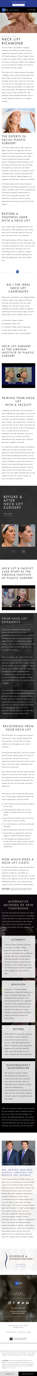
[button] (34, 10)
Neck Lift (14, 36)
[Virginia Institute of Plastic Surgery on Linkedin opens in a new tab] (27, 1302)
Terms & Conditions (11, 1332)
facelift (13, 411)
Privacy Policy (21, 1332)
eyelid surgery (6, 458)
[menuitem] (9, 1302)
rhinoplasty (5, 1228)
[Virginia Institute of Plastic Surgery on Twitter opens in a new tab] (18, 1302)
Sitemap (29, 1332)
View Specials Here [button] (18, 5)
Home (3, 36)
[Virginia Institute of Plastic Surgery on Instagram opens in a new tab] (9, 1302)
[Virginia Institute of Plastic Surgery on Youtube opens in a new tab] (23, 1302)
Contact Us (21, 1265)
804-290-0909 (12, 1368)
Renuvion (7, 989)
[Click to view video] (18, 375)
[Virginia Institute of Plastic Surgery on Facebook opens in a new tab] (14, 1302)
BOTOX (12, 1034)
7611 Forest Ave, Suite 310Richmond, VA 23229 (18, 1312)
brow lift (17, 458)
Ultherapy (7, 945)
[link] (18, 1294)
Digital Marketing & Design (20, 1339)
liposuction (18, 1355)
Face (8, 36)
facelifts (20, 1225)
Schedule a (21, 1257)
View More (8, 514)
